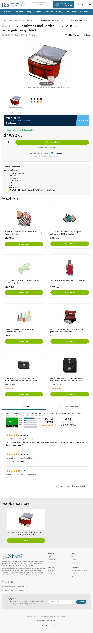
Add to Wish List (73, 35)
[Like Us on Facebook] (39, 625)
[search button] (33, 5)
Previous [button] (4, 526)
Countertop (19, 12)
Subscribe (81, 602)
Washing (59, 12)
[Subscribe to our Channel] (46, 625)
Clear (26, 540)
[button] (2, 101)
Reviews (25, 406)
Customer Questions (69, 406)
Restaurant (7, 12)
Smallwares (49, 12)
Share (88, 35)
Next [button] (89, 526)
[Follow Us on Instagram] (54, 625)
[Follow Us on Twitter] (42, 625)
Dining (29, 12)
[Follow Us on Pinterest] (50, 625)
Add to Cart (53, 142)
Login (80, 5)
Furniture (38, 12)
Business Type (84, 12)
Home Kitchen (71, 12)
